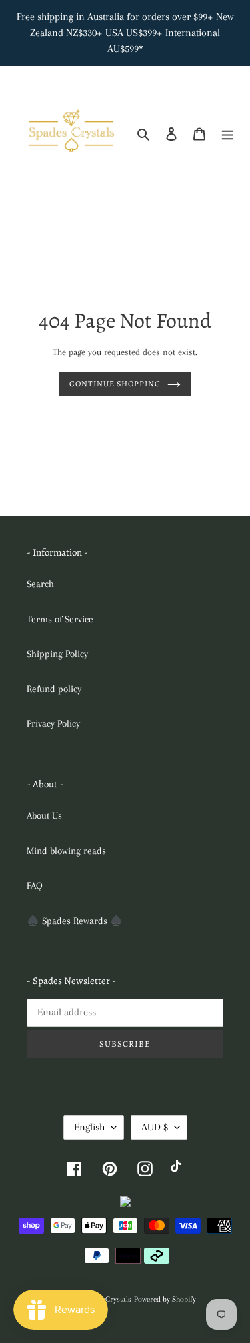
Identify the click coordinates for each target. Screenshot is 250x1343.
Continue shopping (115, 383)
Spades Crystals (106, 1299)
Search (40, 583)
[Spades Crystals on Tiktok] (178, 1168)
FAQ (35, 885)
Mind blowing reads (66, 850)
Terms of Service (60, 619)
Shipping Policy (57, 653)
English (89, 1127)
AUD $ (154, 1127)
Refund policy (54, 688)
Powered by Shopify (165, 1299)
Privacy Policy (53, 723)
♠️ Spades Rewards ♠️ (75, 920)
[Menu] (227, 133)
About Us (44, 815)
